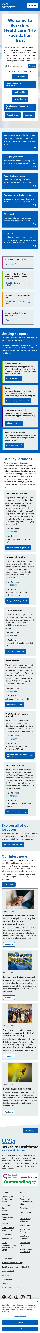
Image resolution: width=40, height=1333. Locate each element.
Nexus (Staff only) (8, 1271)
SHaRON (5, 1284)
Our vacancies (7, 1234)
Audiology (28, 115)
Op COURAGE (7, 1280)
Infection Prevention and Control (7, 1217)
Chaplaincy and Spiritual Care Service (7, 1199)
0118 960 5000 (11, 585)
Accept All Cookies (20, 1329)
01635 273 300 (11, 739)
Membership (6, 1224)
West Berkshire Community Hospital (16, 107)
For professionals (12, 445)
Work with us (11, 320)
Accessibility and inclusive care (15, 302)
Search (32, 66)
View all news (9, 885)
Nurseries (5, 1275)
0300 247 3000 (11, 532)
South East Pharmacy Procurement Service (17, 1288)
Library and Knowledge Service (6, 1208)
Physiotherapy (13, 115)
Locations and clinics (11, 845)
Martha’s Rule (25, 1225)
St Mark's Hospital (14, 651)
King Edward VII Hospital (16, 548)
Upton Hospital (12, 705)
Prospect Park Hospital (15, 601)
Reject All (20, 1322)
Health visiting (20, 92)
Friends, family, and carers (16, 401)
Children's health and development (14, 84)
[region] (20, 1316)
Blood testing (20, 76)
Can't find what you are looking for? (15, 1267)
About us (9, 264)
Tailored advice (14, 423)
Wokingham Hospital (15, 812)
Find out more (14, 379)
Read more (10, 944)
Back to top (32, 1131)
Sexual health (20, 99)
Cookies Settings (20, 1316)
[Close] (37, 1301)
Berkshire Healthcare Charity (14, 284)
